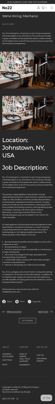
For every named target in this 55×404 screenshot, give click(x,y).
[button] (44, 8)
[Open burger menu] (52, 8)
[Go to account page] (38, 8)
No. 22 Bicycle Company (28, 387)
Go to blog (27, 320)
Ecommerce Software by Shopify (16, 392)
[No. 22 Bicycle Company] (7, 7)
